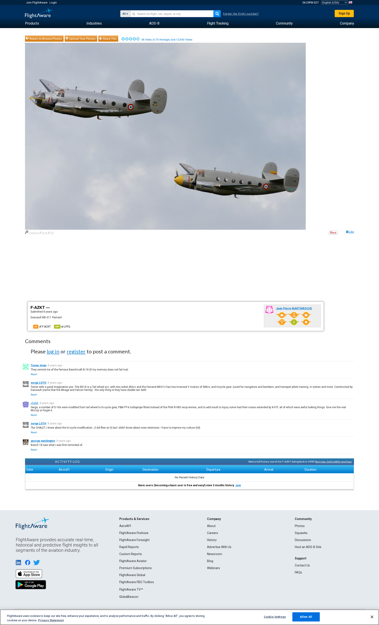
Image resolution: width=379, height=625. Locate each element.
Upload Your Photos (82, 38)
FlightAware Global (132, 575)
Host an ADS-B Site (308, 547)
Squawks (301, 533)
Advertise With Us (219, 547)
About (211, 526)
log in (53, 351)
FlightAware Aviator (133, 561)
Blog (210, 561)
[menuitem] (32, 23)
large (44, 232)
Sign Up (344, 13)
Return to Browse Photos (46, 38)
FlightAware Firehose (133, 533)
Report (34, 374)
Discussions (303, 540)
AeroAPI (125, 526)
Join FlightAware (36, 2)
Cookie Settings (275, 616)
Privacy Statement (51, 620)
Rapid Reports (129, 547)
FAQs (298, 572)
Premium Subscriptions (135, 568)
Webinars (213, 568)
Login (53, 2)
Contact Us (302, 565)
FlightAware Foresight (134, 540)
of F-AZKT (42, 326)
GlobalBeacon (128, 596)
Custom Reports (130, 554)
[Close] (372, 617)
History (212, 540)
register (76, 351)
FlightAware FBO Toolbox (136, 582)
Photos (300, 526)
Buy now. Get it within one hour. (333, 461)
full (52, 232)
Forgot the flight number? (241, 13)
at (62, 326)
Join (238, 485)
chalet (34, 403)
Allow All (306, 616)
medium (34, 232)
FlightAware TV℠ (131, 589)
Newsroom (214, 554)
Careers (212, 533)
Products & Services (134, 519)
